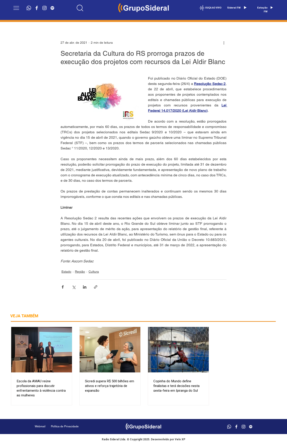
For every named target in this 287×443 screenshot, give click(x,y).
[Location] (80, 7)
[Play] (245, 7)
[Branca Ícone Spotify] (52, 8)
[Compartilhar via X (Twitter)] (74, 287)
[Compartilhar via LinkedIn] (85, 287)
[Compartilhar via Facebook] (63, 287)
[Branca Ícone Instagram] (44, 8)
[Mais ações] (223, 42)
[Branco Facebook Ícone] (36, 8)
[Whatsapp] (29, 8)
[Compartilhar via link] (95, 287)
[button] (16, 8)
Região (80, 271)
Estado (66, 271)
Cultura (94, 271)
